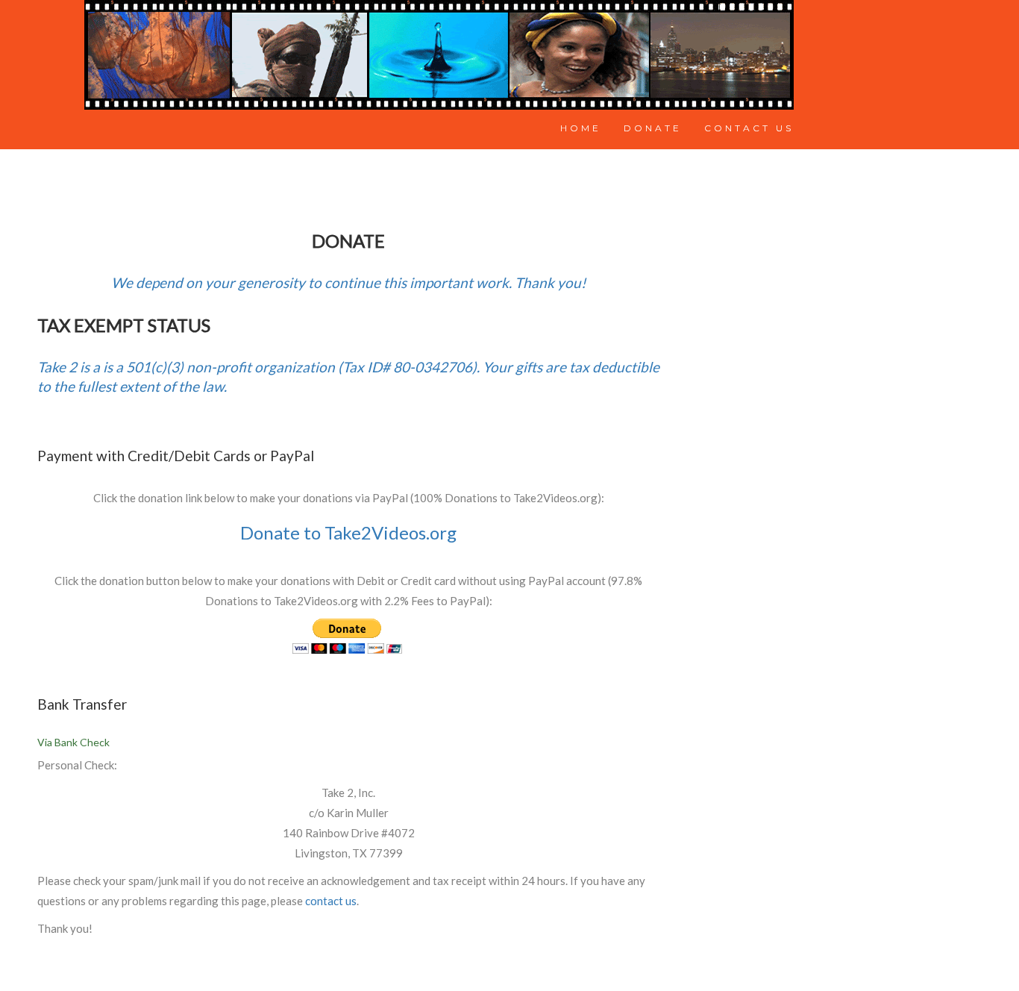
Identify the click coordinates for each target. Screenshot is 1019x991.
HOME (580, 128)
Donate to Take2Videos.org (348, 532)
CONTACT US (749, 128)
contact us (331, 900)
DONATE (653, 128)
